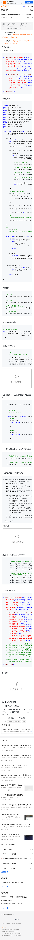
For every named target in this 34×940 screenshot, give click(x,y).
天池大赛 (13, 923)
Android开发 (17, 721)
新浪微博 (9, 914)
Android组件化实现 (6, 900)
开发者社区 (7, 923)
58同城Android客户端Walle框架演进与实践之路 (14, 897)
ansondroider (4, 839)
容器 (24, 721)
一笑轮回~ (3, 800)
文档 (3, 923)
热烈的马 (3, 809)
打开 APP (29, 2)
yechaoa (3, 790)
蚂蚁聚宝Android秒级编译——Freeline (11, 903)
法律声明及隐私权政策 (7, 929)
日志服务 (10, 721)
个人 (31, 10)
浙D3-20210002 (17, 935)
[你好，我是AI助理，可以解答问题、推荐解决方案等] (24, 6)
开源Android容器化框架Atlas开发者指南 (12, 882)
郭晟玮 (3, 770)
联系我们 (17, 919)
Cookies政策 (16, 929)
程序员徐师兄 (4, 750)
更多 (2, 887)
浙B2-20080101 (18, 933)
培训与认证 (18, 923)
